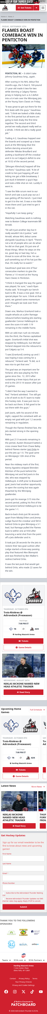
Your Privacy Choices (23, 982)
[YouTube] (40, 991)
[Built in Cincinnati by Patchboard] (23, 1003)
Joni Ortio (32, 449)
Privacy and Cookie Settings (23, 985)
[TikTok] (32, 991)
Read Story (25, 692)
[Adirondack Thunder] (5, 7)
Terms (34, 978)
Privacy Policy (24, 978)
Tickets (25, 641)
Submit (23, 907)
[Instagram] (14, 991)
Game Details (25, 647)
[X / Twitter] (23, 991)
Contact (13, 978)
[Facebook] (6, 991)
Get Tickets (26, 7)
